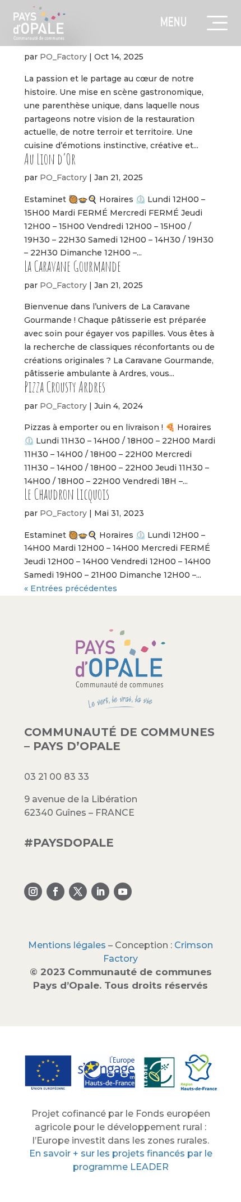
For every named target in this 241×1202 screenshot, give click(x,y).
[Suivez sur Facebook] (55, 892)
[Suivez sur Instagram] (33, 892)
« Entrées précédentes (70, 588)
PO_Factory (63, 57)
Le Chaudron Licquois (66, 494)
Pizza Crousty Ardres (64, 387)
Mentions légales (67, 945)
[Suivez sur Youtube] (123, 892)
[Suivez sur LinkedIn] (100, 892)
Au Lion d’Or (50, 159)
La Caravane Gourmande (72, 266)
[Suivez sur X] (78, 892)
